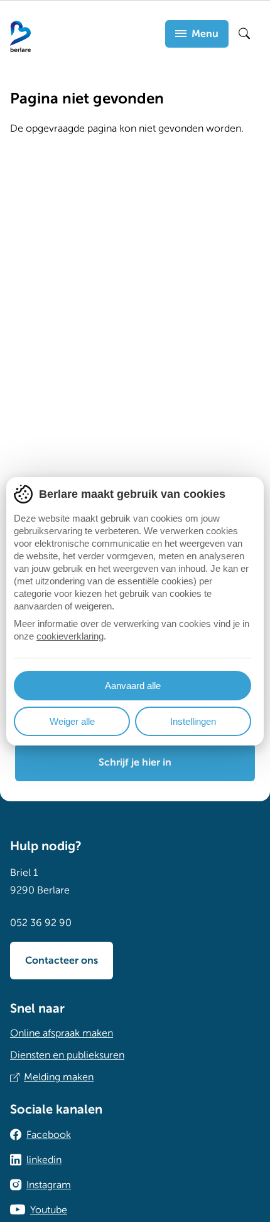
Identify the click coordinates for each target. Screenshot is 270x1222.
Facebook (48, 1134)
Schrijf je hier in (135, 762)
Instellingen (193, 721)
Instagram (48, 1185)
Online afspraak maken (61, 1033)
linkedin (44, 1160)
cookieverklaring (70, 636)
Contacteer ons (61, 960)
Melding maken (59, 1077)
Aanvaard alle (133, 685)
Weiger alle (72, 721)
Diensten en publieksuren (67, 1055)
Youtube (48, 1210)
